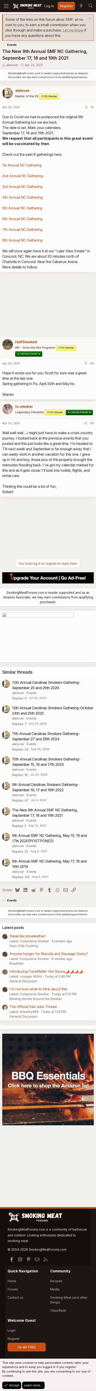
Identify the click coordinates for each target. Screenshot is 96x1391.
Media (54, 1289)
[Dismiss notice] (89, 19)
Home (12, 1281)
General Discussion (23, 981)
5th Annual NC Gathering (22, 208)
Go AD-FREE (27, 1347)
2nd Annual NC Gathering (22, 176)
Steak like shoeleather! (27, 936)
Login (12, 1330)
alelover (12, 65)
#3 (92, 423)
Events (31, 693)
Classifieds (58, 1310)
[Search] (90, 6)
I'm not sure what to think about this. (38, 989)
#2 (92, 363)
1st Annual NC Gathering (22, 165)
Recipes (56, 1281)
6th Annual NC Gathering (22, 219)
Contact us (15, 1297)
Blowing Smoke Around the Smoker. (35, 999)
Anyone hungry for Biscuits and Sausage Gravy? (48, 953)
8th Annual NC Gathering (22, 240)
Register (14, 1338)
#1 (92, 107)
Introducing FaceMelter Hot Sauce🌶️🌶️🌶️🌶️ (46, 971)
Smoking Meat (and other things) (69, 1300)
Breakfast (16, 963)
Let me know (73, 30)
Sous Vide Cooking (23, 946)
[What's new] (81, 6)
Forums (13, 1289)
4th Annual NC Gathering (22, 197)
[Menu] (6, 6)
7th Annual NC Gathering (22, 229)
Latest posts (13, 927)
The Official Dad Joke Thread (33, 1006)
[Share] (86, 107)
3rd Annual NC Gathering (22, 186)
